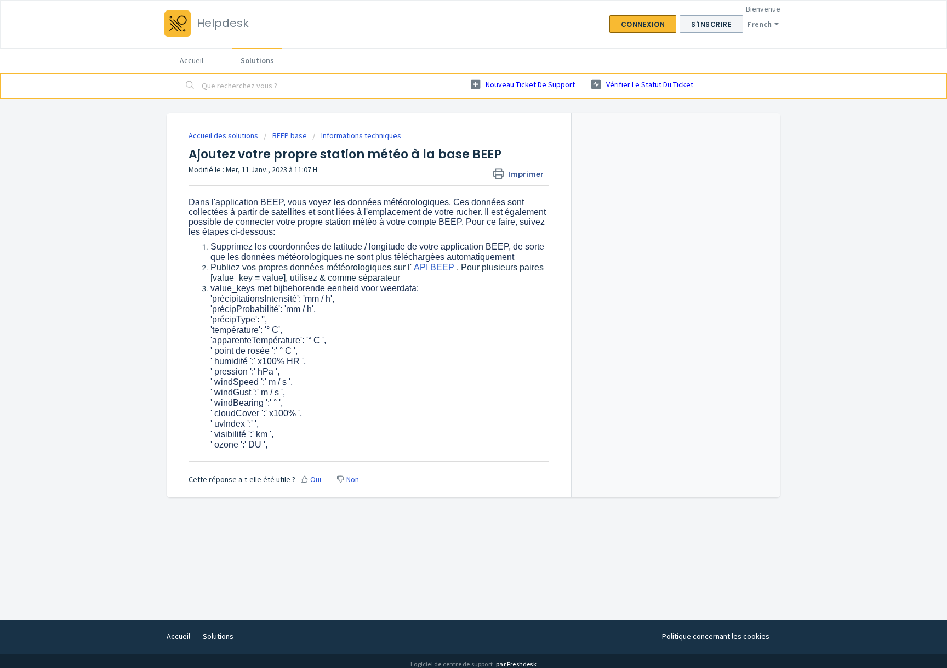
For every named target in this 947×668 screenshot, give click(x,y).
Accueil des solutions (224, 135)
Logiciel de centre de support (452, 664)
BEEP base (289, 135)
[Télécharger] (453, 191)
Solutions (257, 60)
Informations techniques (361, 135)
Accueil (191, 60)
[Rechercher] (190, 86)
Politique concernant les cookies (715, 636)
